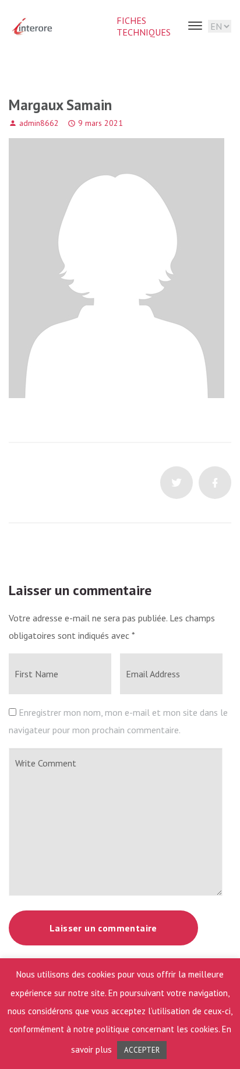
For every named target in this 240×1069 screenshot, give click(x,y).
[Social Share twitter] (176, 482)
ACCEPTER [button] (142, 1050)
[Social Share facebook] (215, 482)
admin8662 (39, 123)
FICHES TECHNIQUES (144, 26)
